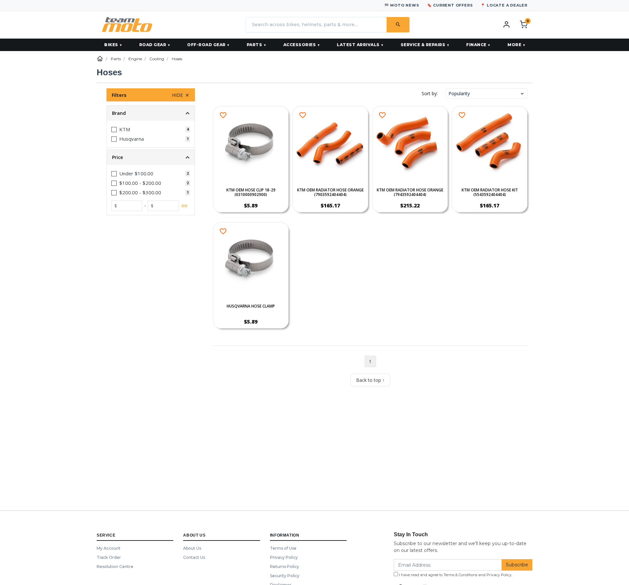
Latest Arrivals (358, 44)
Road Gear (152, 44)
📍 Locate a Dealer (504, 5)
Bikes (111, 44)
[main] (370, 246)
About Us (192, 548)
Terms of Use (283, 548)
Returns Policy (284, 566)
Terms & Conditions (460, 575)
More (514, 44)
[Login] (506, 24)
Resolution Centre (115, 566)
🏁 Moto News (401, 5)
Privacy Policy (284, 557)
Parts (254, 44)
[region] (151, 237)
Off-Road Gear (206, 44)
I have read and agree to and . (455, 575)
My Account (109, 548)
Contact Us (194, 557)
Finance (476, 44)
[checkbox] (150, 129)
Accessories (299, 44)
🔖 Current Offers (450, 5)
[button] (486, 93)
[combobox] (316, 24)
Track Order (109, 557)
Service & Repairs (423, 44)
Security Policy (284, 575)
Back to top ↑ (370, 380)
